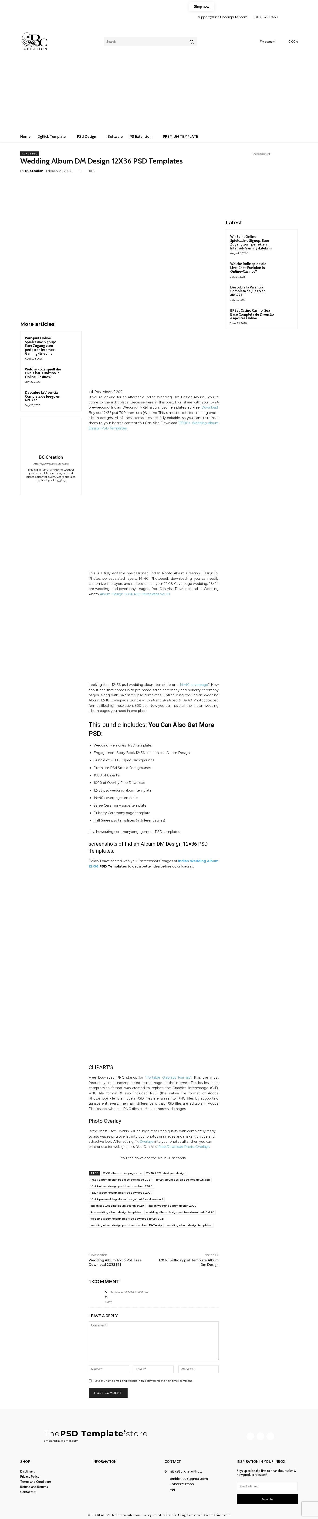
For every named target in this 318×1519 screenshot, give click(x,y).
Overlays (146, 1141)
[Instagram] (293, 17)
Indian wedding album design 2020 (172, 1205)
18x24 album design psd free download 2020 (121, 1186)
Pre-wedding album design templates (116, 1212)
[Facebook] (285, 17)
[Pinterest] (192, 170)
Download (209, 407)
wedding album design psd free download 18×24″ (180, 1212)
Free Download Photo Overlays (183, 1147)
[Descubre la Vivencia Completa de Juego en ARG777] (70, 396)
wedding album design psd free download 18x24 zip (126, 1225)
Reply (108, 1301)
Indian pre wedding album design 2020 (117, 1205)
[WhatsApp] (202, 170)
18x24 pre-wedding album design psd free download (127, 1199)
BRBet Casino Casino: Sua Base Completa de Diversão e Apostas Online (252, 314)
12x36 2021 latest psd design (165, 1173)
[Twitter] (181, 170)
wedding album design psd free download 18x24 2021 (127, 1218)
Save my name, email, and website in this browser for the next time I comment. (143, 1380)
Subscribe (267, 1499)
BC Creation (34, 171)
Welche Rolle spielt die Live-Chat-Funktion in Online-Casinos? (43, 373)
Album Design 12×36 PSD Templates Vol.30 (135, 594)
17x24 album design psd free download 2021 (121, 1179)
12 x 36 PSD (29, 153)
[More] (214, 170)
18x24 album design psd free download (183, 1179)
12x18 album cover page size (122, 1173)
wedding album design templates (189, 1225)
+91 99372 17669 (265, 17)
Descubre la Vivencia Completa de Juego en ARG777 (42, 396)
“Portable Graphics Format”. (168, 1077)
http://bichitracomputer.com (51, 463)
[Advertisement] (159, 96)
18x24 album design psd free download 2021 (121, 1192)
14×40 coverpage (194, 685)
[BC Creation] (51, 437)
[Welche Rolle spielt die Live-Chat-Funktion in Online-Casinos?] (70, 373)
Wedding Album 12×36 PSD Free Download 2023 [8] (115, 1262)
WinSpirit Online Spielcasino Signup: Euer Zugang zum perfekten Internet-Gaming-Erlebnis (40, 346)
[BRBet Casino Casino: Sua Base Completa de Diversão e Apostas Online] (285, 316)
